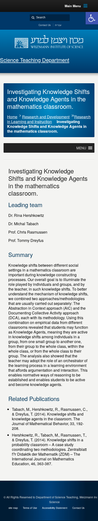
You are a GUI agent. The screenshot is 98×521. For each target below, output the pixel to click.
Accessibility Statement (54, 508)
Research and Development (45, 117)
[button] (92, 18)
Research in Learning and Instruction (49, 119)
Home (12, 117)
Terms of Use (30, 508)
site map (13, 508)
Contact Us (78, 508)
